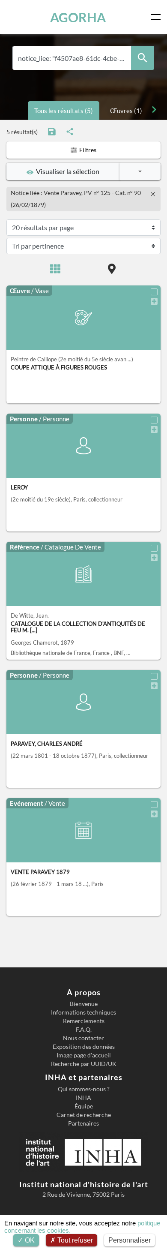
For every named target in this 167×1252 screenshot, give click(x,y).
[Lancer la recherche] (142, 58)
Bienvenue (84, 1004)
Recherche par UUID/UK (83, 1064)
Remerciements (83, 1021)
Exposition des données (84, 1047)
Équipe (84, 1106)
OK (29, 1240)
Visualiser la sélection (66, 171)
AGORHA (78, 17)
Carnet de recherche (84, 1115)
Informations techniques (83, 1012)
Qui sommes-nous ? (84, 1089)
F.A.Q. (84, 1029)
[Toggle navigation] (157, 17)
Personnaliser (129, 1240)
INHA (83, 1098)
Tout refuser (74, 1240)
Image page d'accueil (84, 1055)
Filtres (87, 149)
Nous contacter (83, 1038)
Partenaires (83, 1123)
